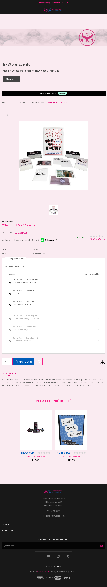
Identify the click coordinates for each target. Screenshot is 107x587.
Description (10, 373)
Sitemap (73, 571)
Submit (101, 545)
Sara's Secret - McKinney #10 (25, 316)
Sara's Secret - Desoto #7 (24, 291)
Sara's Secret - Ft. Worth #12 (25, 279)
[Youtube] (48, 556)
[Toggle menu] (4, 10)
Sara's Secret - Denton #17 (24, 327)
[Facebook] (39, 556)
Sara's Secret (43, 571)
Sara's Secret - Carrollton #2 (25, 338)
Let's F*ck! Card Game (35, 457)
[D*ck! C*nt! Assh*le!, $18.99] (71, 430)
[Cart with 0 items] (103, 9)
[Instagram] (58, 556)
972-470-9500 (53, 511)
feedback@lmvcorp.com (53, 515)
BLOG (57, 566)
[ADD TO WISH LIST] (39, 361)
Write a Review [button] (99, 239)
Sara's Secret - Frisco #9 (23, 302)
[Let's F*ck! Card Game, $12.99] (35, 430)
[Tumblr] (67, 556)
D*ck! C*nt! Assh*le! (71, 457)
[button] (11, 79)
